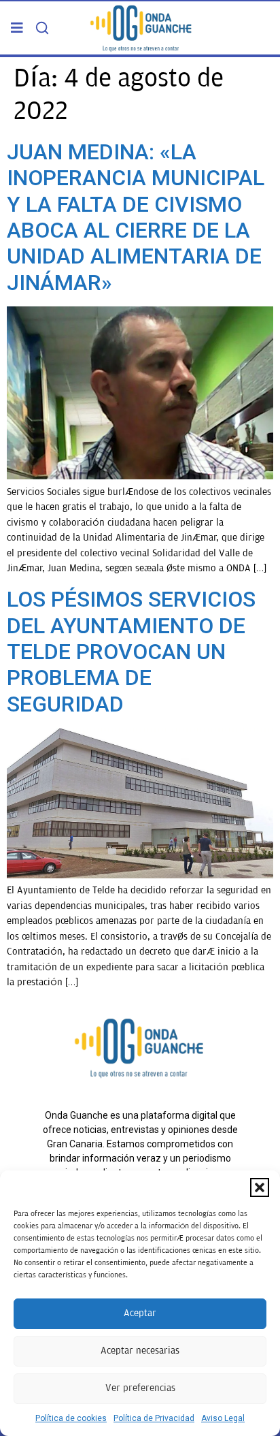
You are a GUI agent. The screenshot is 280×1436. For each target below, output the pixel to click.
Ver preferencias (140, 1388)
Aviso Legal (223, 1418)
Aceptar (140, 1313)
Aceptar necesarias (140, 1350)
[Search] (42, 27)
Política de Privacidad (153, 1418)
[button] (259, 1187)
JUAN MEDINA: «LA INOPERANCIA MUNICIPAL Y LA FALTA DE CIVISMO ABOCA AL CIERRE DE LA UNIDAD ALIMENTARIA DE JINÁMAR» (135, 217)
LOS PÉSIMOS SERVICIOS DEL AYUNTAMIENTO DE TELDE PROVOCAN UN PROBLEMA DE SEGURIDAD (131, 651)
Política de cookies (71, 1418)
